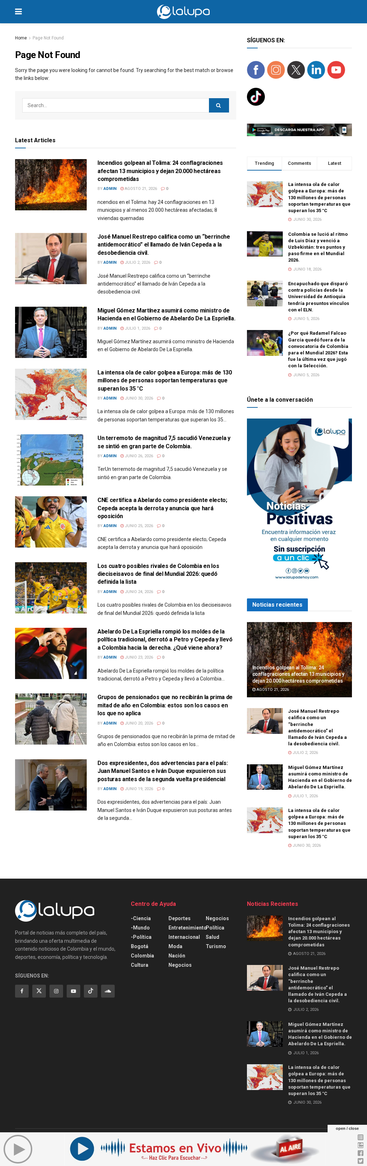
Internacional (184, 937)
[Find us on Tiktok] (90, 991)
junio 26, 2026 (138, 456)
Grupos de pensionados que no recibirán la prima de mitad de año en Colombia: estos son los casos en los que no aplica (165, 705)
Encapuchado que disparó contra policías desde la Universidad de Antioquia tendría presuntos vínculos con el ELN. (318, 296)
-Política (141, 937)
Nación (176, 956)
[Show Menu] (18, 11)
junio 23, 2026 (138, 657)
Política (215, 928)
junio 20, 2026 (138, 723)
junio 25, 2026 (138, 526)
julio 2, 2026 (137, 262)
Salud (212, 937)
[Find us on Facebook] (22, 991)
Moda (175, 946)
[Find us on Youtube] (73, 991)
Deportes (179, 918)
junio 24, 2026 (138, 591)
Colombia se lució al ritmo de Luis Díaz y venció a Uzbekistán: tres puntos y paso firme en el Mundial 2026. (318, 247)
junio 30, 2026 (138, 398)
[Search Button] (348, 11)
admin (110, 188)
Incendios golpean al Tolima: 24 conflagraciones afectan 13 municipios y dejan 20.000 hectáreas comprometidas (160, 170)
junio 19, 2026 (138, 789)
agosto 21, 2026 (140, 188)
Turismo (216, 946)
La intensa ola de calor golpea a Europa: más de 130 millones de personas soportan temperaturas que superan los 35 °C (164, 380)
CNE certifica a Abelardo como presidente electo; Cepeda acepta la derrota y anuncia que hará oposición (162, 508)
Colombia (142, 956)
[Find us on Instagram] (56, 991)
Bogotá (139, 946)
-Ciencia (141, 918)
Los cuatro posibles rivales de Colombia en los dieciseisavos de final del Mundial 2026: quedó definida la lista (158, 574)
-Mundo (140, 928)
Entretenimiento (187, 928)
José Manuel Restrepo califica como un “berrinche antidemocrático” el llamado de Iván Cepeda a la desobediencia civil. (163, 244)
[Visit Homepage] (183, 12)
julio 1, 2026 (137, 328)
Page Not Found (48, 37)
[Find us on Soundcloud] (108, 991)
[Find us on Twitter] (39, 991)
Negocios (180, 965)
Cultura (139, 965)
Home (21, 37)
